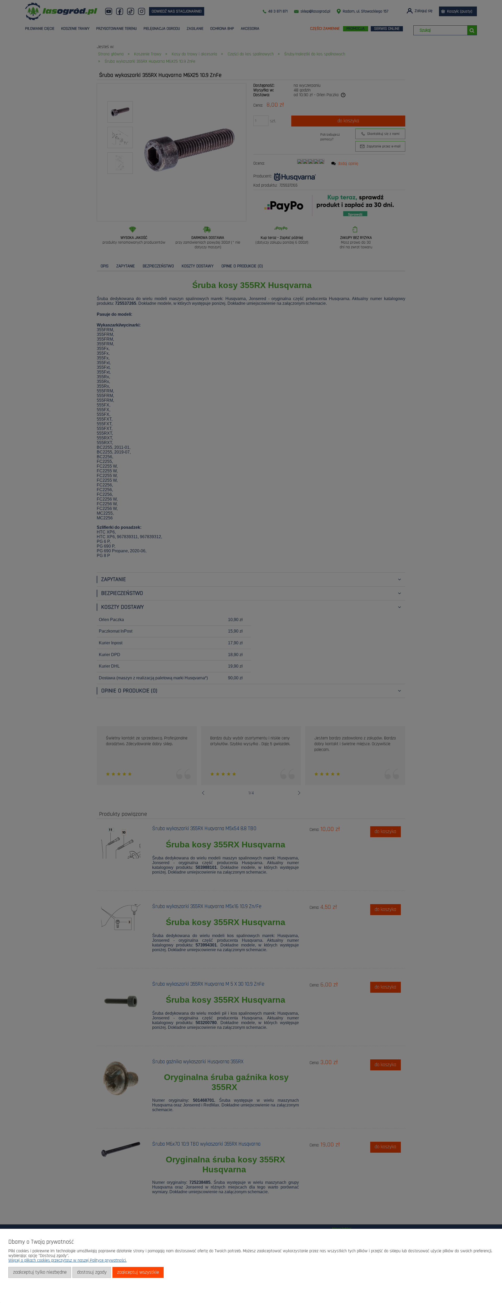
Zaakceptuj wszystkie (138, 1272)
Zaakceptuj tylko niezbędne (40, 1272)
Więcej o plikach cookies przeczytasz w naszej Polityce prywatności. (67, 1260)
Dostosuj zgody (92, 1272)
